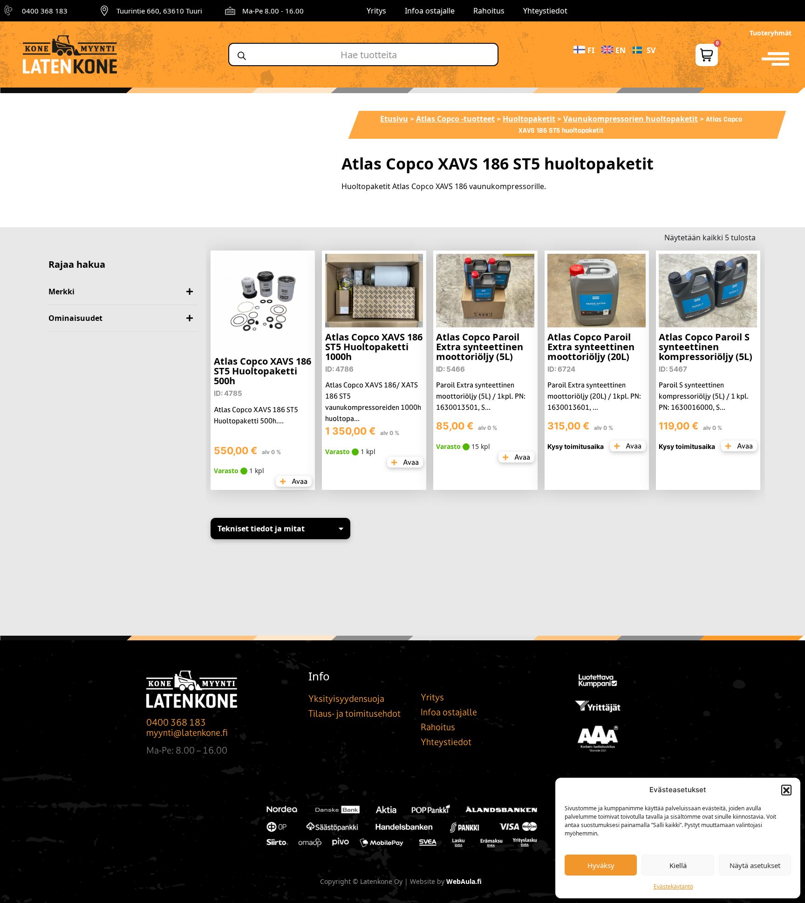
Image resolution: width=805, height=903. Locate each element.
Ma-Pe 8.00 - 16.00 (273, 10)
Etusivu (394, 119)
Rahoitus (489, 11)
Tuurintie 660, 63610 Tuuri (159, 10)
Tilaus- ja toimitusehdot (354, 713)
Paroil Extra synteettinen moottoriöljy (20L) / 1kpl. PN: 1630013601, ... (594, 396)
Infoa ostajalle (430, 11)
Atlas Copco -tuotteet (455, 119)
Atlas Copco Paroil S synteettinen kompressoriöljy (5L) (705, 347)
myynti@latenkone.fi (187, 732)
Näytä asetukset (755, 865)
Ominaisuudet (75, 318)
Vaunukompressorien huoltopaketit (630, 119)
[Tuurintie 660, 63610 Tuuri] (104, 11)
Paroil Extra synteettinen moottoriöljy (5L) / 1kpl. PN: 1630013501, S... (480, 396)
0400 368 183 (45, 10)
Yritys (376, 11)
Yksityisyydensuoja (346, 698)
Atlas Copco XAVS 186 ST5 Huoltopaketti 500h (262, 371)
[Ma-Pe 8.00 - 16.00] (230, 11)
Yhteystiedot (545, 11)
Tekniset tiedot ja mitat (261, 528)
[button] (786, 789)
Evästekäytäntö (673, 886)
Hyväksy (600, 865)
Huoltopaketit (529, 119)
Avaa (298, 481)
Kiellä (678, 865)
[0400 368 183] (10, 11)
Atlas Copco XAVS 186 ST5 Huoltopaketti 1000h (374, 347)
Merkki (61, 291)
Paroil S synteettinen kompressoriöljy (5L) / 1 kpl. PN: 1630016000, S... (704, 396)
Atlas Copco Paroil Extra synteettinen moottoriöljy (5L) (479, 347)
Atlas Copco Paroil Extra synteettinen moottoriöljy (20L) (590, 347)
